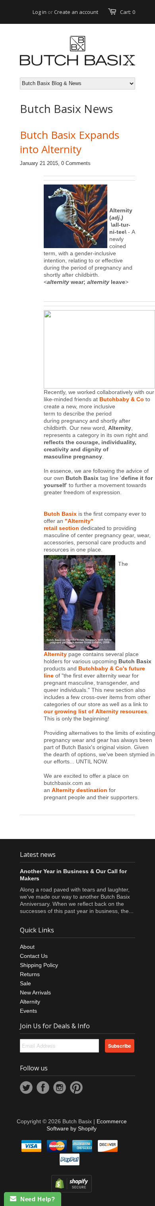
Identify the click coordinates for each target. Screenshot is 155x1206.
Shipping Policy (39, 965)
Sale (25, 983)
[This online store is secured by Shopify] (71, 1190)
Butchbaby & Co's (102, 668)
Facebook (43, 1087)
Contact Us (34, 956)
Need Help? (35, 1199)
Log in (39, 12)
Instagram (59, 1087)
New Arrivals (35, 992)
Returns (30, 974)
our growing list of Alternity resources (95, 711)
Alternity (55, 654)
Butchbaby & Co (121, 399)
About (27, 947)
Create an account (76, 12)
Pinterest (76, 1087)
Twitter (26, 1087)
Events (28, 1011)
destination (91, 790)
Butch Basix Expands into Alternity (69, 142)
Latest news (38, 854)
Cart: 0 (127, 12)
